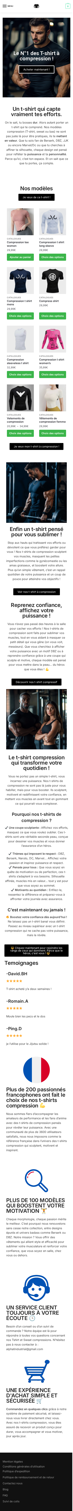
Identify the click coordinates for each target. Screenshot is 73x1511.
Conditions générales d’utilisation (24, 1466)
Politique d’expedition (16, 1471)
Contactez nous (13, 1483)
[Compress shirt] (52, 280)
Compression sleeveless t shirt (18, 361)
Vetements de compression (16, 420)
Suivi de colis (11, 1501)
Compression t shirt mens (19, 302)
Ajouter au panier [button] (20, 257)
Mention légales (13, 1461)
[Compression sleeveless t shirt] (20, 339)
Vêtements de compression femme (52, 420)
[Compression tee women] (20, 221)
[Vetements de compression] (20, 397)
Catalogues (14, 239)
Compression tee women (18, 244)
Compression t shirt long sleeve (51, 244)
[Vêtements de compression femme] (52, 397)
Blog (5, 1489)
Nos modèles (36, 188)
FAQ (5, 1495)
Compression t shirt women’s (51, 361)
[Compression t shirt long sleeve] (52, 221)
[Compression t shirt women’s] (52, 339)
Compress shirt (49, 301)
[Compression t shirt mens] (20, 280)
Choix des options (52, 257)
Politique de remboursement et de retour (28, 1477)
